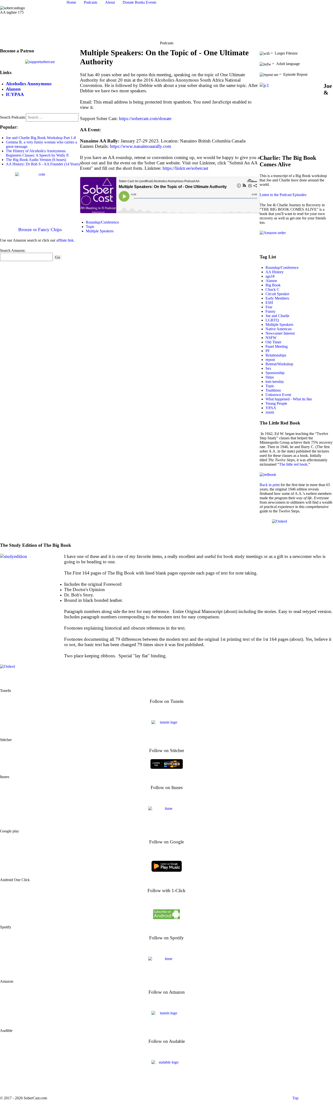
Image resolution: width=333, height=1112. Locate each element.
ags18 (269, 276)
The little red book (293, 464)
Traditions (273, 390)
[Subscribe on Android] (166, 914)
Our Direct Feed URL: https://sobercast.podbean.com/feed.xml (166, 1087)
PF (267, 351)
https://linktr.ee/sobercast (185, 168)
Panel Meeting (276, 346)
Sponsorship (274, 373)
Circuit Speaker (277, 294)
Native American (278, 329)
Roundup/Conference (102, 222)
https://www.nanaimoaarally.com (140, 146)
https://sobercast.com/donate (145, 118)
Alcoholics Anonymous (198, 1104)
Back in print (270, 485)
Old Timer (273, 342)
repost (270, 360)
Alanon (271, 281)
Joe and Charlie (277, 316)
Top (294, 1098)
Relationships (275, 355)
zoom (269, 412)
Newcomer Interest (280, 333)
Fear (268, 307)
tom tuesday (274, 381)
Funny (270, 311)
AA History (274, 272)
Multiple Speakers (100, 231)
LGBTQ (272, 320)
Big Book (273, 285)
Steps (269, 377)
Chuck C (272, 289)
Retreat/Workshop (279, 364)
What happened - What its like (288, 399)
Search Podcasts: (13, 117)
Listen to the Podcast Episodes (283, 195)
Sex (268, 368)
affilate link (65, 240)
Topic (90, 227)
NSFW (270, 338)
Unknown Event (278, 395)
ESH (269, 303)
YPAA (270, 408)
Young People (276, 403)
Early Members (277, 298)
